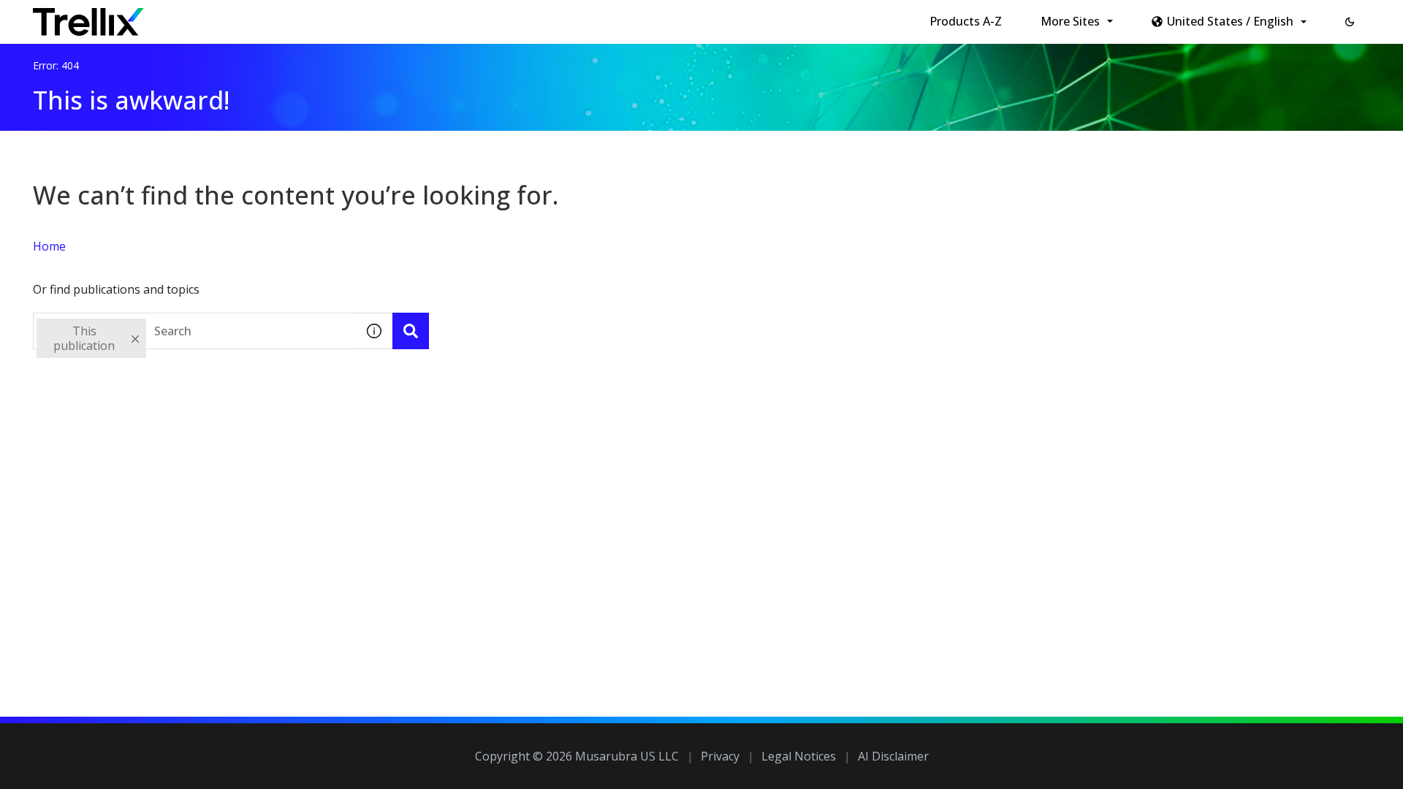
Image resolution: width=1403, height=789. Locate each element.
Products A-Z (965, 21)
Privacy (720, 756)
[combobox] (194, 331)
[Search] (410, 331)
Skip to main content (241, 17)
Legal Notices (798, 756)
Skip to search (353, 17)
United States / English (1230, 21)
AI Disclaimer (893, 756)
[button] (1349, 22)
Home (49, 246)
